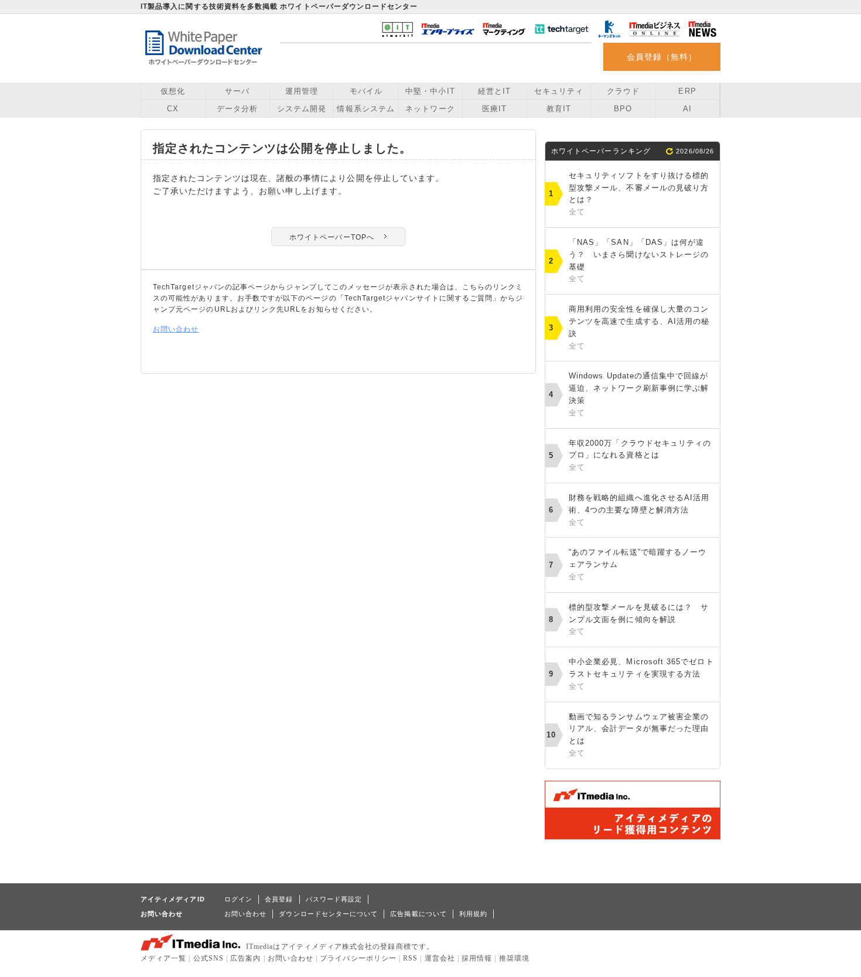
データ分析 (237, 108)
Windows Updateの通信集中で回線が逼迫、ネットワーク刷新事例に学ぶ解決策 (639, 393)
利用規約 (473, 913)
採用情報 (477, 958)
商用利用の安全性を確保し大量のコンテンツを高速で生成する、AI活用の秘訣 (639, 327)
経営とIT (494, 91)
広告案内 (245, 958)
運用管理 (301, 91)
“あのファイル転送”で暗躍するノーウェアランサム (637, 564)
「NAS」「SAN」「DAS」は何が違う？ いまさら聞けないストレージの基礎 (639, 260)
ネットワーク (430, 108)
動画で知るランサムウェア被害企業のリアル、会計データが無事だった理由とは (639, 734)
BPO (623, 108)
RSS (410, 958)
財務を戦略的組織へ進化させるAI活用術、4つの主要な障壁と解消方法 (639, 510)
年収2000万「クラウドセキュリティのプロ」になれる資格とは (640, 455)
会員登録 (279, 899)
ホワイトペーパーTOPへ (331, 237)
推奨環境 (514, 958)
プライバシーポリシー (358, 958)
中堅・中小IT (430, 91)
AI (687, 108)
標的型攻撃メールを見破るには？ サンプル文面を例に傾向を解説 (639, 619)
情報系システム (365, 108)
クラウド (623, 91)
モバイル (366, 91)
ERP (687, 91)
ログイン (238, 899)
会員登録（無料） (662, 57)
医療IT (494, 108)
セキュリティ (558, 91)
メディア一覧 (163, 958)
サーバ (237, 91)
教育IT (558, 108)
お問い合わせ (176, 329)
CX (173, 108)
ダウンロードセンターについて (328, 913)
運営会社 (440, 958)
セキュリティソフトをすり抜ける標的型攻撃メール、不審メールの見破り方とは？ (639, 193)
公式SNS (208, 958)
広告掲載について (418, 913)
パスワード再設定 (334, 899)
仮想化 (172, 91)
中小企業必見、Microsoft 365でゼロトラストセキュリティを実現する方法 (641, 674)
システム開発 (301, 108)
